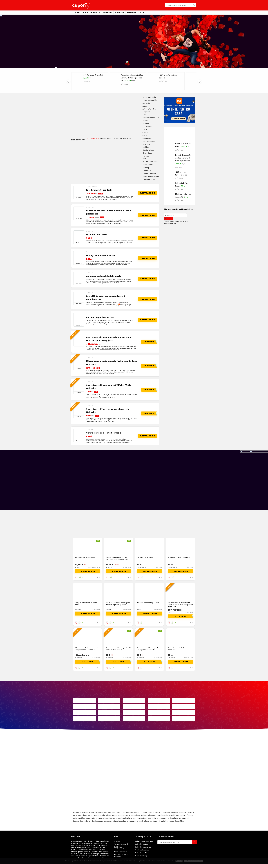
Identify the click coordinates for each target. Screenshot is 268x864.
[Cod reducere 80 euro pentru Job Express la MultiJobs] (78, 410)
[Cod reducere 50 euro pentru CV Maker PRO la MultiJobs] (78, 386)
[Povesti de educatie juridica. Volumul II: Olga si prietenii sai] (78, 212)
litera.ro (139, 609)
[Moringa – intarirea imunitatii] (78, 256)
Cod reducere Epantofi (143, 844)
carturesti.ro (171, 658)
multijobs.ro (171, 612)
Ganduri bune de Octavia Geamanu (103, 433)
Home (77, 12)
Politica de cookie (120, 852)
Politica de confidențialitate (120, 848)
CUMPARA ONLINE (147, 193)
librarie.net (109, 567)
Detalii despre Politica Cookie (193, 861)
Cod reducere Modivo (143, 853)
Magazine (119, 12)
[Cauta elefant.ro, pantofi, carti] (194, 5)
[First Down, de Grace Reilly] (78, 191)
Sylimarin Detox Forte (96, 234)
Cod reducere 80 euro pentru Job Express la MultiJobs (148, 649)
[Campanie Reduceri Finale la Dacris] (78, 277)
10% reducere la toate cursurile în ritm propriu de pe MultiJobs (87, 649)
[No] (265, 861)
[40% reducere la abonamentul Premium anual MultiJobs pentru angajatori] (78, 338)
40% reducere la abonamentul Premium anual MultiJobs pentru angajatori (180, 605)
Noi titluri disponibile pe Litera (100, 317)
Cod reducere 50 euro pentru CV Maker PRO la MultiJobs (118, 649)
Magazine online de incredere (121, 856)
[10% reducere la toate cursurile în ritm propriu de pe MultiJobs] (78, 362)
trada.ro (108, 609)
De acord (179, 861)
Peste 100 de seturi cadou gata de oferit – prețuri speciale (118, 604)
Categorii (107, 12)
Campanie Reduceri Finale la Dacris (103, 276)
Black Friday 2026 (91, 12)
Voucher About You (142, 850)
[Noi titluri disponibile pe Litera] (78, 318)
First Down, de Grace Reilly (93, 75)
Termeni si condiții (121, 844)
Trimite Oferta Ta (135, 12)
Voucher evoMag (141, 856)
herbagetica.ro (141, 567)
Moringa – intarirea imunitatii (100, 255)
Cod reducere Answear (143, 847)
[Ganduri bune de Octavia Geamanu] (78, 434)
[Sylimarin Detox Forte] (78, 236)
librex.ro (77, 567)
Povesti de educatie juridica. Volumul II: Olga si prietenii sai (132, 78)
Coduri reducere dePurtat (144, 841)
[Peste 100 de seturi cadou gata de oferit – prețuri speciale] (78, 297)
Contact (117, 841)
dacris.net (78, 609)
